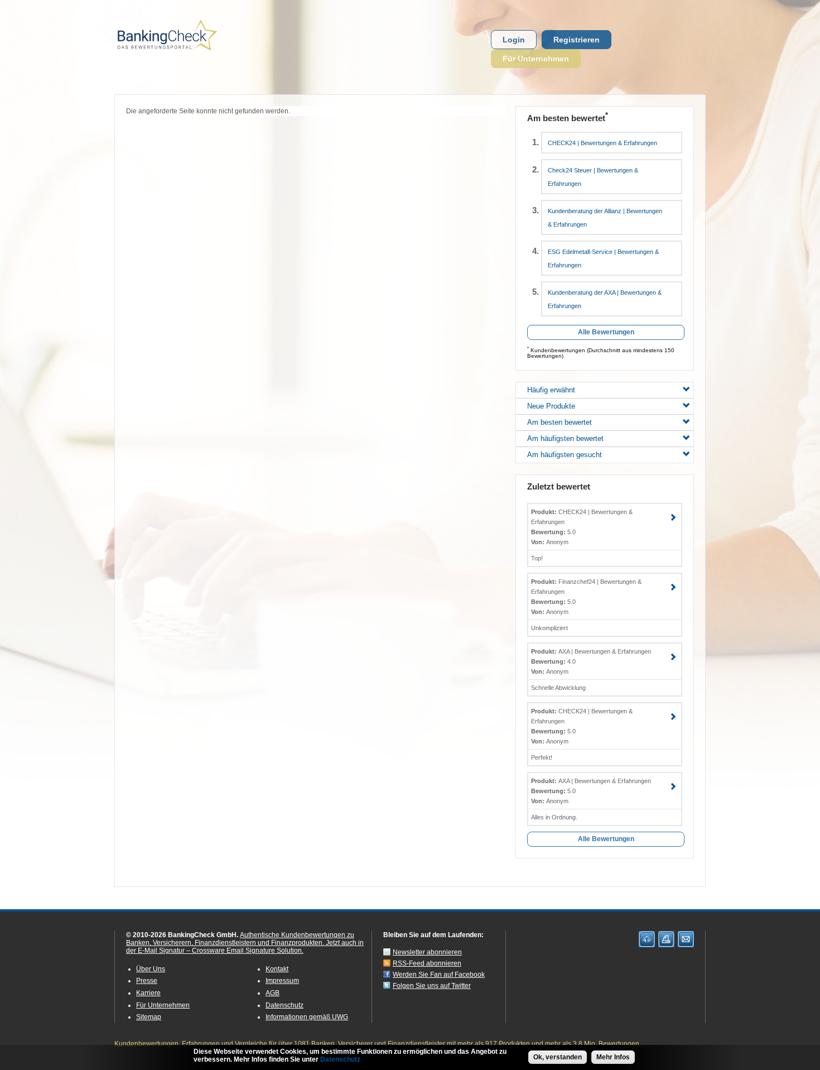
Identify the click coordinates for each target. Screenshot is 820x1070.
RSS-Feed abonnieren (427, 963)
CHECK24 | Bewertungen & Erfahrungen (602, 143)
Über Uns (150, 969)
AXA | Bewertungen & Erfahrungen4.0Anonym (591, 661)
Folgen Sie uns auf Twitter (432, 986)
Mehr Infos (613, 1057)
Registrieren (576, 39)
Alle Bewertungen (606, 332)
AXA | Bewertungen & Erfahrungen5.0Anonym (591, 791)
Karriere (148, 993)
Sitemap (148, 1017)
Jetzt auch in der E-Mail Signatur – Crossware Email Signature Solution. (245, 946)
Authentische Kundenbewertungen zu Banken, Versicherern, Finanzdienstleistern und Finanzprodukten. (240, 939)
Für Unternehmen (536, 58)
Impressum (282, 981)
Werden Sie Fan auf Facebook (439, 974)
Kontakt (277, 969)
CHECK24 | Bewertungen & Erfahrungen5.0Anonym (582, 526)
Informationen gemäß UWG (307, 1017)
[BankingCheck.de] (198, 56)
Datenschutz (284, 1005)
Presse (146, 981)
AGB (272, 993)
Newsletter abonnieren (427, 952)
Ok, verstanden (557, 1057)
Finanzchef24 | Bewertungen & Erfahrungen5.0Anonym (586, 596)
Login (514, 39)
